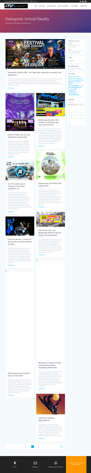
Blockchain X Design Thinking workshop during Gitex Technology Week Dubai (49, 365)
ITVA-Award (74, 6)
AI (69, 76)
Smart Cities (75, 83)
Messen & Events (74, 82)
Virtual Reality (72, 89)
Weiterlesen (11, 88)
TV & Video (81, 85)
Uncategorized (74, 87)
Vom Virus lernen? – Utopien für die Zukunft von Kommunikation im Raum (20, 241)
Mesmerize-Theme (76, 464)
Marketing (80, 80)
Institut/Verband (63, 6)
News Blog (42, 6)
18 (71, 115)
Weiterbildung (73, 94)
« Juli (69, 124)
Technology (73, 85)
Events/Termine (51, 6)
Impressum (84, 6)
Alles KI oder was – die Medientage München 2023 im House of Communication (49, 232)
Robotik (70, 83)
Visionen (71, 91)
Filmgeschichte (72, 78)
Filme (78, 76)
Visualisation (72, 93)
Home (35, 6)
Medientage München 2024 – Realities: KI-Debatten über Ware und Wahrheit (49, 122)
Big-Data (72, 77)
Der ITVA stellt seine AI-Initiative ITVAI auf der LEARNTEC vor (17, 186)
